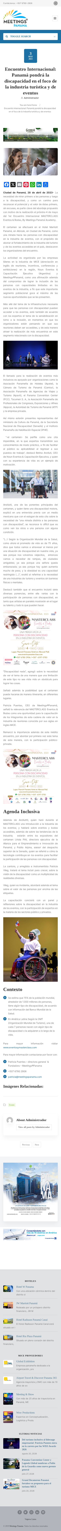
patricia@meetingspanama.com (25, 1076)
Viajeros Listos (30, 1519)
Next (37, 1144)
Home (34, 105)
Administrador (31, 97)
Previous (26, 1144)
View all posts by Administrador (34, 1127)
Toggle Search (20, 36)
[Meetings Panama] (15, 18)
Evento (11, 1105)
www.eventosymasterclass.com (20, 1047)
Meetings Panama (16, 1526)
